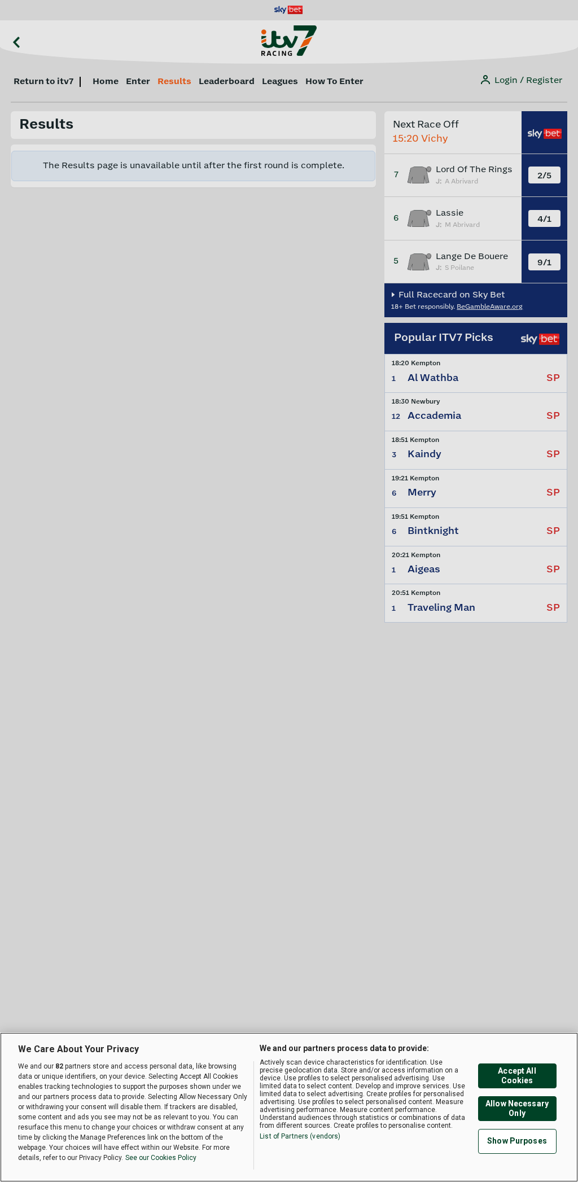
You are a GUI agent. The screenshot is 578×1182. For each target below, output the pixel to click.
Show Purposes (517, 1140)
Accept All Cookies (517, 1075)
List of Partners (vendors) (300, 1136)
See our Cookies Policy (160, 1158)
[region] (289, 1107)
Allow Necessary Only (517, 1108)
